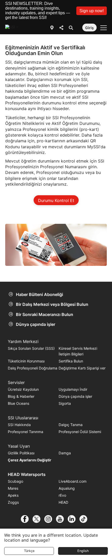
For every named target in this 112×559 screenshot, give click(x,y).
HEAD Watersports (27, 474)
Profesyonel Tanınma (25, 431)
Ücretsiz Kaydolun (23, 389)
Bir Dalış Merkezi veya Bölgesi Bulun (52, 304)
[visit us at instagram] (50, 519)
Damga (65, 453)
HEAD (63, 502)
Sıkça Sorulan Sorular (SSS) (31, 348)
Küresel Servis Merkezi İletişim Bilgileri (78, 351)
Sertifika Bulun (71, 361)
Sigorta (65, 403)
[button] (91, 10)
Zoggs (13, 502)
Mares (13, 488)
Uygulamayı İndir (73, 389)
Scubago (15, 481)
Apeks (13, 495)
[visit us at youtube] (62, 519)
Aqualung (67, 488)
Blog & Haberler (21, 396)
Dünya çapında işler (35, 324)
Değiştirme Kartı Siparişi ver (82, 368)
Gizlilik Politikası (21, 453)
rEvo (62, 495)
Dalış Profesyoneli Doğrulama (32, 368)
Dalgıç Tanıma (71, 424)
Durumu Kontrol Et (56, 200)
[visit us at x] (38, 519)
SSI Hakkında (19, 424)
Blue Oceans (18, 403)
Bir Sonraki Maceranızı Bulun (44, 314)
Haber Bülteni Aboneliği (39, 294)
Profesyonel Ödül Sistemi (80, 431)
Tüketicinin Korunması (26, 361)
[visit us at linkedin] (73, 519)
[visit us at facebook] (27, 519)
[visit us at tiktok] (85, 519)
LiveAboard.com (72, 481)
